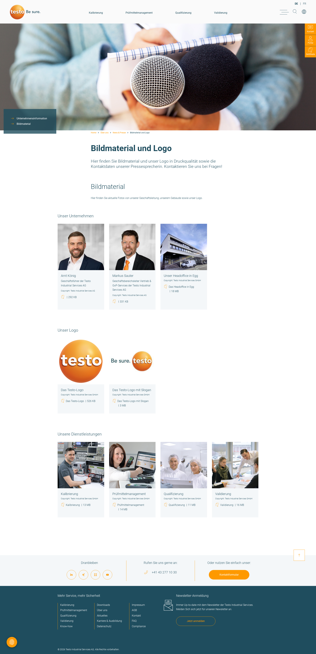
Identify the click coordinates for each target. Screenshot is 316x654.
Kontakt (310, 31)
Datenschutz (104, 626)
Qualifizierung (183, 12)
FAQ (134, 620)
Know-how (66, 626)
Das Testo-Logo (80, 401)
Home (93, 133)
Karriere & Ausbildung (109, 620)
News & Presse (119, 133)
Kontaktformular (229, 574)
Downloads (103, 604)
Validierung (220, 12)
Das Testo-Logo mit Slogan (133, 403)
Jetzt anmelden (196, 621)
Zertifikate (310, 54)
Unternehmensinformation (32, 118)
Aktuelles (102, 615)
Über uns (104, 133)
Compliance (139, 626)
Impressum (138, 604)
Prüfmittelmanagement (139, 12)
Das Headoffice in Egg (181, 289)
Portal (310, 43)
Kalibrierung (96, 12)
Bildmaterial (24, 123)
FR (304, 3)
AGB (134, 610)
